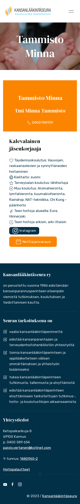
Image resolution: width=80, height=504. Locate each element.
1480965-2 (29, 459)
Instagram (27, 231)
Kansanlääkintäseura (59, 496)
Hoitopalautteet (16, 469)
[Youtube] (5, 484)
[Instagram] (20, 484)
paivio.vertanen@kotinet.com (27, 448)
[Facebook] (12, 484)
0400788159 (42, 122)
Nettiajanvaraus (36, 242)
